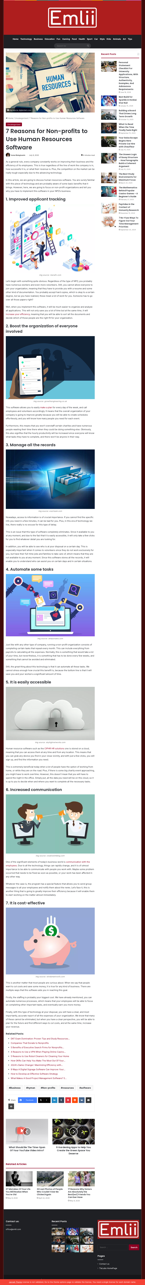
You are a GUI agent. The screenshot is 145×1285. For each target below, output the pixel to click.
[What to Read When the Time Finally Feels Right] (109, 128)
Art (124, 39)
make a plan (46, 407)
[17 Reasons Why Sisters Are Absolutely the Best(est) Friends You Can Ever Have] (81, 1178)
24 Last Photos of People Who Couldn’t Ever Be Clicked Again (50, 1192)
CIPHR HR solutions (54, 748)
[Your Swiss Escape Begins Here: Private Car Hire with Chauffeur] (109, 141)
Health (82, 39)
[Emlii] (72, 17)
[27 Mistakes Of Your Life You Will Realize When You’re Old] (19, 1178)
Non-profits (48, 1087)
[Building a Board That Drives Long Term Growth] (109, 114)
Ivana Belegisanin (18, 155)
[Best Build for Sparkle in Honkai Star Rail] (109, 100)
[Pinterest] (68, 1100)
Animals (117, 39)
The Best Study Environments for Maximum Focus (128, 177)
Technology (26, 39)
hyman (31, 1087)
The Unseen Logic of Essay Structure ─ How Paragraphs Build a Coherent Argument (128, 160)
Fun (58, 39)
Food (74, 39)
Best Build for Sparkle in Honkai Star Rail (128, 99)
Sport (89, 39)
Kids (109, 39)
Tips (130, 39)
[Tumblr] (61, 1100)
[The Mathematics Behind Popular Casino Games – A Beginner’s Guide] (109, 191)
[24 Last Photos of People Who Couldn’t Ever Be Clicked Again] (50, 1178)
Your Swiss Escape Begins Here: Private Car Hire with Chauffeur (128, 142)
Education (50, 39)
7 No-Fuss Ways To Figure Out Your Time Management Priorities (128, 222)
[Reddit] (75, 1100)
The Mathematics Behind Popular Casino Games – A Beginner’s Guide (128, 192)
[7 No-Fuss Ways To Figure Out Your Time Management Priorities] (109, 221)
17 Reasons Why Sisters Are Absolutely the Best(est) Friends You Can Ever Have (80, 1193)
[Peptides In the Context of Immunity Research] (109, 208)
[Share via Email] (88, 1100)
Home (15, 39)
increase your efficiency (18, 314)
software (86, 1087)
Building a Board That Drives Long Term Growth (127, 113)
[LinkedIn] (54, 1100)
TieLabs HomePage (108, 1268)
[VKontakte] (82, 1100)
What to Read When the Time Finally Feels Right (128, 127)
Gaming (66, 39)
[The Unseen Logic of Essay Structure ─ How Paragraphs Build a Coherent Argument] (109, 158)
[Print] (11, 1106)
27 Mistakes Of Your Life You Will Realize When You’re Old (18, 1192)
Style (102, 39)
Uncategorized (21, 118)
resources (68, 1087)
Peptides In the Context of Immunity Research (129, 207)
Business (38, 39)
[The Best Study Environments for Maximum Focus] (109, 178)
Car (96, 39)
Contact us (104, 1264)
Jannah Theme (15, 1282)
